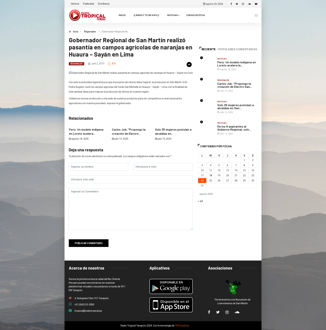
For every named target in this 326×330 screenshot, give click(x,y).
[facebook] (231, 4)
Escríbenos (104, 3)
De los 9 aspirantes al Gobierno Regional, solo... (234, 127)
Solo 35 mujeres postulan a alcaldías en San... (235, 106)
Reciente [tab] (209, 49)
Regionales (90, 31)
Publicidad (88, 3)
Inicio (122, 15)
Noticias (172, 15)
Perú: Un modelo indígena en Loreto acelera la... (236, 63)
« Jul (200, 201)
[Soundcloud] (249, 4)
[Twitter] (237, 4)
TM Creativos (182, 325)
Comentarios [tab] (246, 49)
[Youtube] (256, 4)
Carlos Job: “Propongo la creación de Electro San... (234, 85)
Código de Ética (195, 15)
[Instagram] (243, 4)
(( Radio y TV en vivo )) (146, 15)
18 (210, 175)
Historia (75, 3)
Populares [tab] (227, 49)
